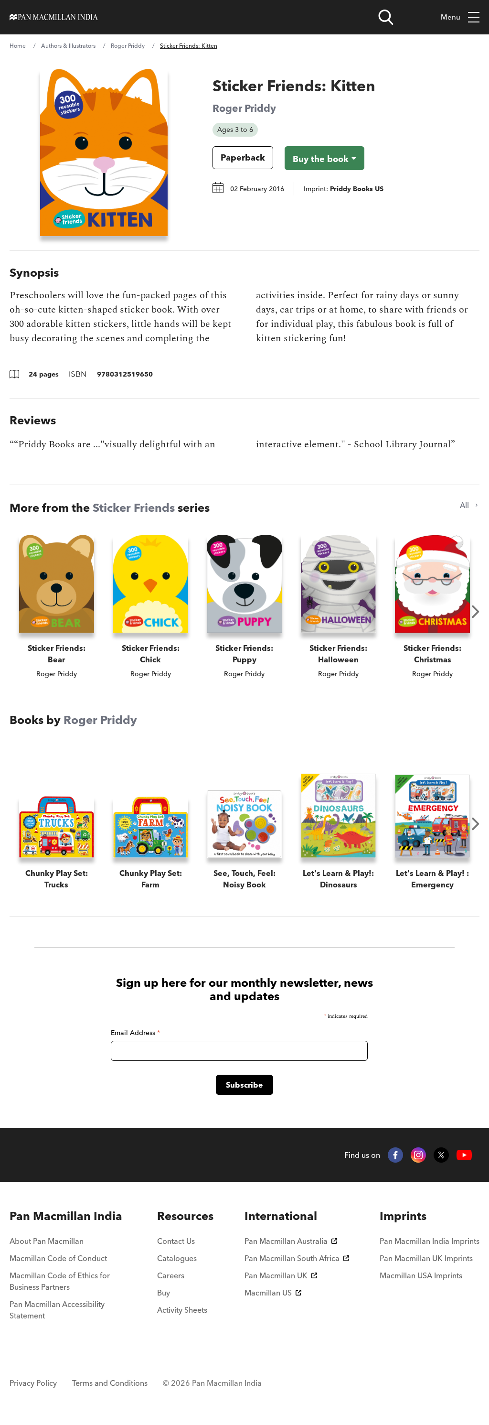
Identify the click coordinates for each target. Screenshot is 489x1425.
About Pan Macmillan (47, 1241)
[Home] (54, 17)
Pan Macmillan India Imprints (429, 1241)
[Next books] (475, 611)
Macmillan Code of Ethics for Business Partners (60, 1281)
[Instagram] (418, 1155)
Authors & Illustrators (68, 45)
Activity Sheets (182, 1310)
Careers (170, 1275)
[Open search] (385, 17)
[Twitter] (441, 1155)
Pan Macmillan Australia (286, 1241)
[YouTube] (464, 1155)
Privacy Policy (33, 1383)
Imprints (403, 1216)
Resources (185, 1216)
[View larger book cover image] (104, 152)
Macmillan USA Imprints (421, 1275)
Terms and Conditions (110, 1383)
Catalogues (177, 1258)
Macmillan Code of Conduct (58, 1258)
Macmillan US (268, 1292)
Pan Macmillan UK (276, 1275)
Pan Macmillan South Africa (292, 1258)
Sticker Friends (134, 508)
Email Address (135, 1032)
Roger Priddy (128, 45)
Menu (450, 17)
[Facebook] (395, 1155)
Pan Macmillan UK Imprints (426, 1258)
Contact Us (176, 1241)
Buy (163, 1292)
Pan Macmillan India (66, 1216)
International (280, 1216)
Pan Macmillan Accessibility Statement (57, 1309)
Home (18, 45)
